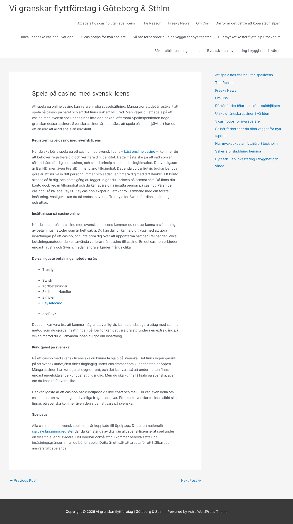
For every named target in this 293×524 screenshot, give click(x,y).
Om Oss (202, 23)
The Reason (151, 23)
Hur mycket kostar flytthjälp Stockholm (249, 37)
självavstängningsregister (53, 431)
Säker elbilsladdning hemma (177, 50)
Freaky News (178, 23)
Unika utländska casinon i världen (46, 37)
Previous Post (23, 480)
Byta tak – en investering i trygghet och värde (243, 50)
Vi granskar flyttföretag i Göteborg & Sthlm (89, 8)
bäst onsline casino (139, 151)
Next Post (191, 480)
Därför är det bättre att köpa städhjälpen (248, 23)
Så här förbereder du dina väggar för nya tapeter (172, 37)
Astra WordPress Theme (208, 511)
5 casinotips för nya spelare (103, 37)
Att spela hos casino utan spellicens (106, 23)
